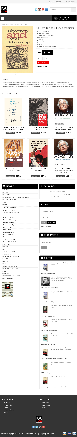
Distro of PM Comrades (12, 24)
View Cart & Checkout (57, 197)
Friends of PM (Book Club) (11, 276)
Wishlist (44, 407)
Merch (4, 271)
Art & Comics (7, 215)
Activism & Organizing (9, 207)
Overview (5, 79)
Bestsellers (6, 192)
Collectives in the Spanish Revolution (38, 170)
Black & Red (23, 24)
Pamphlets (6, 261)
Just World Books (8, 251)
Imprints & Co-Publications (10, 242)
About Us (7, 402)
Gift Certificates (8, 278)
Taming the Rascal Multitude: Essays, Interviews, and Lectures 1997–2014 (63, 171)
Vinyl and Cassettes (9, 266)
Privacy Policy (8, 405)
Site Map (6, 412)
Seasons (5, 246)
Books (4, 204)
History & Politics (8, 227)
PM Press (20, 434)
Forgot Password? (46, 226)
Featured (5, 190)
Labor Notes (6, 254)
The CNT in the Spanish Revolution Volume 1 (38, 128)
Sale (4, 202)
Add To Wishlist (42, 66)
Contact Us (7, 407)
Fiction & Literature (8, 222)
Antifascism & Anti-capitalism (11, 212)
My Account (45, 402)
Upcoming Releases (9, 199)
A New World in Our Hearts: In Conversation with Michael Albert (64, 128)
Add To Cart (10, 133)
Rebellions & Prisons (9, 237)
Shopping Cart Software (47, 434)
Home (3, 24)
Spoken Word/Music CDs (10, 268)
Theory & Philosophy (9, 239)
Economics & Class (8, 217)
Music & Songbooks (8, 232)
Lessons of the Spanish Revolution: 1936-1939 (13, 170)
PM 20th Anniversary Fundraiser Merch (16, 197)
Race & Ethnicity (8, 234)
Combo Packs (7, 273)
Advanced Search (9, 410)
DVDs (4, 264)
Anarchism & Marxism (9, 210)
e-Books (5, 259)
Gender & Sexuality (8, 224)
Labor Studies (7, 229)
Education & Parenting (9, 220)
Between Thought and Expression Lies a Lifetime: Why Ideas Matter (13, 128)
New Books (6, 194)
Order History (46, 405)
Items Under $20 (7, 244)
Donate (4, 249)
